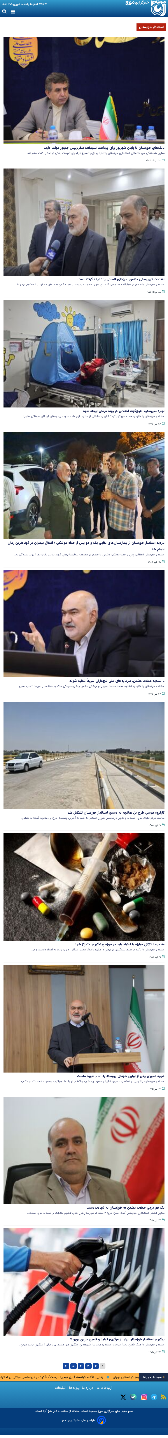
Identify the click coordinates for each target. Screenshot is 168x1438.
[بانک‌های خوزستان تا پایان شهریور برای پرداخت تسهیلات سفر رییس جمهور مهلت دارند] (84, 90)
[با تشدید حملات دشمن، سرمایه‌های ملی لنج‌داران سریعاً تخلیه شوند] (84, 624)
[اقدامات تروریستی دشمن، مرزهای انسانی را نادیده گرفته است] (84, 222)
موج (100, 1411)
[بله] (133, 1397)
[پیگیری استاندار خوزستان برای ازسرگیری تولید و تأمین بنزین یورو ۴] (84, 1282)
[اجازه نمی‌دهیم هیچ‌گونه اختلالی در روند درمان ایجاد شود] (84, 353)
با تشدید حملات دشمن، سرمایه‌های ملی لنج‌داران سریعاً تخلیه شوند (117, 680)
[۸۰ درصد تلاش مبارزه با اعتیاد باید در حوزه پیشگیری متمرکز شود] (84, 887)
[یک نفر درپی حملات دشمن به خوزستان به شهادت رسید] (84, 1150)
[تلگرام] (154, 1397)
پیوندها (74, 1388)
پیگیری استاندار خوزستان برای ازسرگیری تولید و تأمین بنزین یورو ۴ (117, 1339)
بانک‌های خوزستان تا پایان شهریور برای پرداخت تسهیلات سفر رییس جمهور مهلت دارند (104, 147)
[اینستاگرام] (144, 1397)
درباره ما (87, 1388)
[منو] (13, 11)
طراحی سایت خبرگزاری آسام (78, 1420)
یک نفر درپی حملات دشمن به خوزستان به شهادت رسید (125, 1207)
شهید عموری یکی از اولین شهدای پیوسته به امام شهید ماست (120, 1076)
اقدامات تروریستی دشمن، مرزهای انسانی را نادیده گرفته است (121, 279)
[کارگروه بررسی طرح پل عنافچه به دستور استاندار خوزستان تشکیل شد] (84, 755)
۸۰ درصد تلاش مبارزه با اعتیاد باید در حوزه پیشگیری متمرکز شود (119, 944)
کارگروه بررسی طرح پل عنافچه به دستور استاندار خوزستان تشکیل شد (116, 812)
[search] (4, 11)
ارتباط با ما (104, 1388)
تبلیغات (61, 1388)
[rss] (163, 1397)
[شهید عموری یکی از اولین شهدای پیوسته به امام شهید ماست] (84, 1019)
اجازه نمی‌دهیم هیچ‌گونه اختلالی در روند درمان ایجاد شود (123, 411)
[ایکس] (123, 1397)
